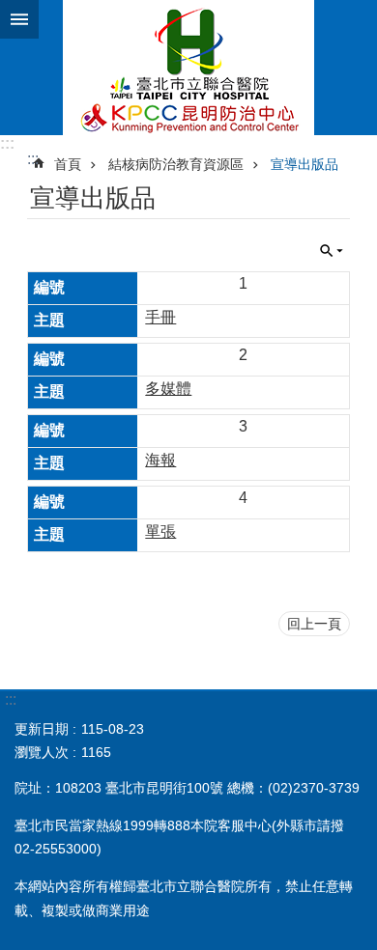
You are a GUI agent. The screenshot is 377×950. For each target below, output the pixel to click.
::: (7, 143)
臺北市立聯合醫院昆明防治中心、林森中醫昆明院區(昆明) (188, 67)
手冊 (160, 317)
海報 (160, 460)
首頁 (67, 164)
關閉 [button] (19, 19)
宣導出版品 (304, 164)
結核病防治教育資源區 (176, 164)
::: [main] (33, 159)
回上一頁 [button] (314, 623)
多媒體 (168, 388)
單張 (160, 531)
